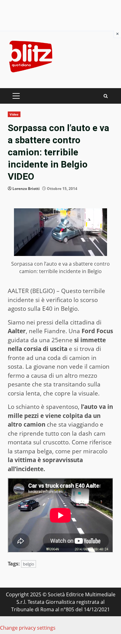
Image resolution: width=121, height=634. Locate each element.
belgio (28, 564)
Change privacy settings (28, 627)
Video (14, 114)
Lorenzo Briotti (26, 188)
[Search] (106, 96)
